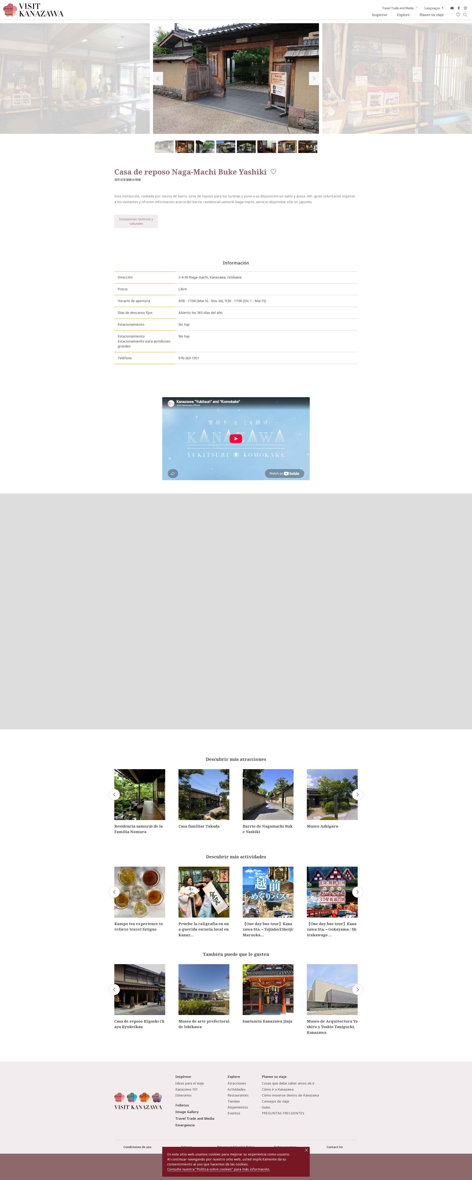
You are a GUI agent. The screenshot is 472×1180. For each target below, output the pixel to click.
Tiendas (234, 1101)
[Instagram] (465, 8)
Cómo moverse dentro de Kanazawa (290, 1095)
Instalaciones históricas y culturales (136, 221)
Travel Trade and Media (398, 8)
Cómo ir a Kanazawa (278, 1089)
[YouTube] (452, 8)
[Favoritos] (458, 15)
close (306, 1150)
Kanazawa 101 (186, 1089)
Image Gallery (187, 1112)
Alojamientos (238, 1107)
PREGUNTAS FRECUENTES (283, 1113)
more (118, 771)
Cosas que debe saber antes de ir (288, 1083)
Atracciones (237, 1083)
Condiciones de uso (137, 1147)
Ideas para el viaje (189, 1083)
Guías (266, 1107)
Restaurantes (238, 1095)
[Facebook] (458, 8)
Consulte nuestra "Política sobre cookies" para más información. (218, 1169)
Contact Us (335, 1147)
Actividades (237, 1089)
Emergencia (185, 1125)
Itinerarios (183, 1095)
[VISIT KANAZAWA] (33, 15)
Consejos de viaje (275, 1101)
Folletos (182, 1105)
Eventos (234, 1113)
